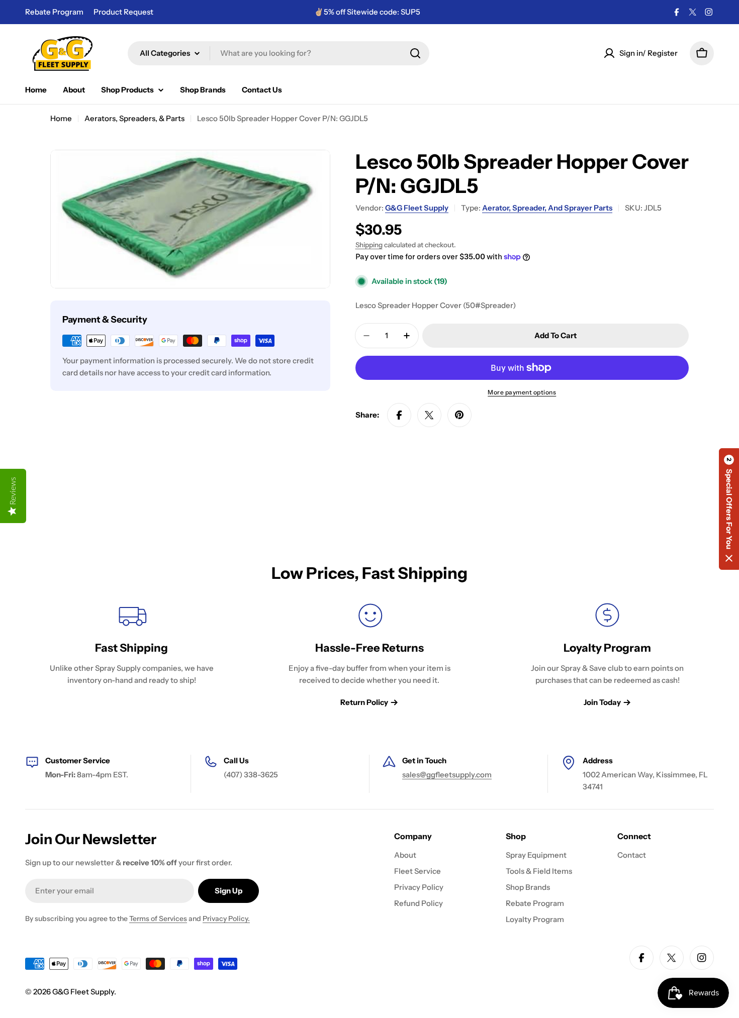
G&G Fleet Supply (416, 208)
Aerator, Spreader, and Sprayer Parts (547, 208)
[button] (729, 509)
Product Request (123, 12)
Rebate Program (54, 12)
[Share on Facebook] (399, 415)
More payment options (522, 392)
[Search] (415, 53)
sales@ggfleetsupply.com (447, 774)
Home (61, 118)
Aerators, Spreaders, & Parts (134, 118)
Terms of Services (158, 918)
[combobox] (278, 53)
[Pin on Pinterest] (459, 415)
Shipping (369, 245)
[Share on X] (429, 415)
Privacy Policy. (226, 918)
